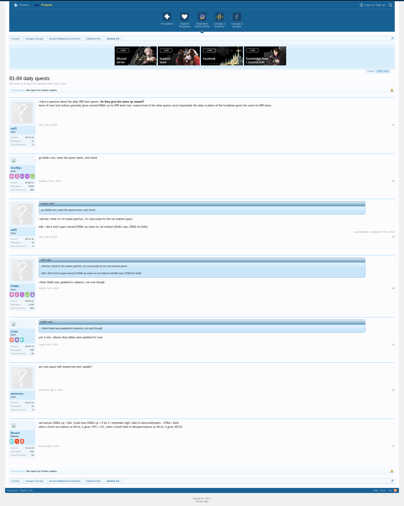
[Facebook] (222, 64)
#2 (393, 181)
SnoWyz (16, 167)
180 (32, 350)
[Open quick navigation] (392, 38)
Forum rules (202, 501)
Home (383, 490)
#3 (393, 237)
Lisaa (14, 331)
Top (390, 490)
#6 (393, 390)
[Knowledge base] (265, 64)
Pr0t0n (15, 286)
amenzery (17, 393)
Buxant (15, 433)
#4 (393, 288)
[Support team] (179, 64)
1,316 (31, 304)
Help (375, 490)
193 (32, 451)
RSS (395, 490)
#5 (393, 344)
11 (33, 141)
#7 (393, 446)
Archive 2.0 (30, 83)
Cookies (370, 71)
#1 (393, 125)
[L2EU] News (383, 71)
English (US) (26, 490)
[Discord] (136, 64)
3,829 (31, 186)
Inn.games (12, 490)
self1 (50, 83)
